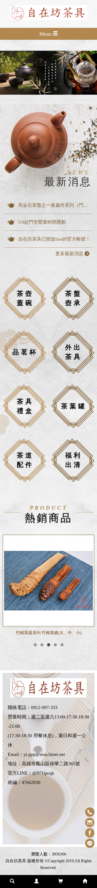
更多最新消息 (69, 253)
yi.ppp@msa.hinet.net (44, 754)
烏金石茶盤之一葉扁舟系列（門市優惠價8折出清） (55, 205)
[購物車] (61, 881)
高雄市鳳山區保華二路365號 (51, 763)
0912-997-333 (44, 707)
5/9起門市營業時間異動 (42, 222)
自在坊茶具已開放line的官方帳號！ (54, 239)
